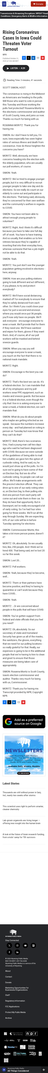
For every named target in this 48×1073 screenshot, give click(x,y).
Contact (8, 977)
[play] (4, 1069)
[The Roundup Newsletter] (24, 755)
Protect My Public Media (15, 1012)
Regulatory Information (15, 1001)
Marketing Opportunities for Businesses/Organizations (17, 989)
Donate (39, 4)
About (8, 971)
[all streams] (44, 1069)
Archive (8, 1018)
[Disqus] (24, 888)
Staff (7, 995)
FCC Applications (12, 1007)
